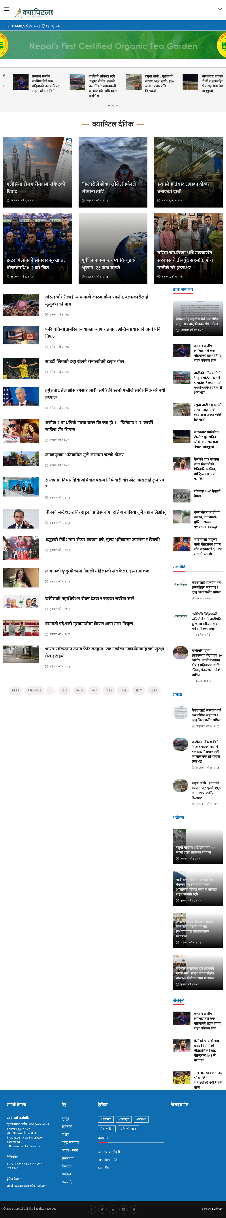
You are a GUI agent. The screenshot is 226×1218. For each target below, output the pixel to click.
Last (154, 690)
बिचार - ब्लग (70, 1151)
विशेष (65, 1135)
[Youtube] (123, 1209)
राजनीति (67, 1127)
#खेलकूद (123, 1119)
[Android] (134, 1209)
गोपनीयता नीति (107, 1160)
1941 (94, 690)
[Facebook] (92, 1209)
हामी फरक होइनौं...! (110, 1152)
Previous (34, 690)
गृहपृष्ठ (65, 1119)
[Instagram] (113, 1209)
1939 (65, 690)
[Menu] (6, 9)
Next (138, 690)
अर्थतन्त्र (66, 1174)
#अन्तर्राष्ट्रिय (106, 1128)
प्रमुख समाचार (70, 1143)
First (15, 690)
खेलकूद (67, 1166)
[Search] (220, 8)
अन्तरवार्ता (68, 1158)
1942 (108, 690)
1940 (79, 690)
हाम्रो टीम (103, 1168)
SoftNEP (217, 1208)
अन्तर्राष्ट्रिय (68, 1182)
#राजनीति (105, 1119)
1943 (123, 690)
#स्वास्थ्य (141, 1119)
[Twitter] (102, 1209)
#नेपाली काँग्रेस (128, 1128)
